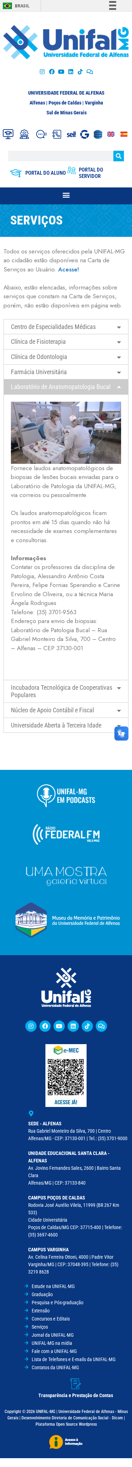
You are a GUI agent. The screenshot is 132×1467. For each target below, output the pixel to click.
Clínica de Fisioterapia (38, 341)
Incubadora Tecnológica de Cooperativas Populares (61, 691)
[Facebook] (51, 71)
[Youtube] (61, 71)
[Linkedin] (73, 1026)
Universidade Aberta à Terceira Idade (56, 725)
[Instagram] (42, 71)
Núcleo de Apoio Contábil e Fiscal (52, 710)
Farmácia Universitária (39, 372)
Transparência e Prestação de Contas (75, 1395)
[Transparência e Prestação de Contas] (75, 1383)
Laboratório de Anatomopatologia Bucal (61, 386)
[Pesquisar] (118, 156)
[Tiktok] (80, 71)
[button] (66, 195)
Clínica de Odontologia (39, 356)
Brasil (22, 6)
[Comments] (90, 71)
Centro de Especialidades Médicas (53, 326)
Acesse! (68, 269)
